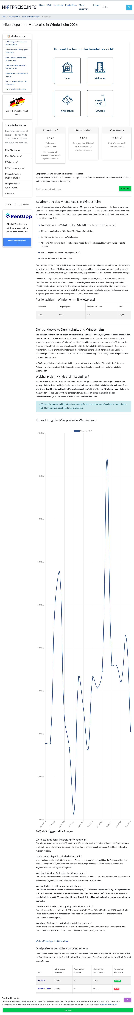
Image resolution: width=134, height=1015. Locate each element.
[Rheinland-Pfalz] (17, 102)
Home (41, 5)
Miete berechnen (83, 7)
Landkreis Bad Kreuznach (31, 17)
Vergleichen (125, 188)
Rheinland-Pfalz (14, 17)
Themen (96, 5)
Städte (49, 5)
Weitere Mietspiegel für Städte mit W (52, 941)
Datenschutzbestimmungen (108, 1004)
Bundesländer (71, 5)
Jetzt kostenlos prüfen (18, 241)
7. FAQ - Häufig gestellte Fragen (16, 89)
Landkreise (58, 5)
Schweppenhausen (44, 989)
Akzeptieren (67, 1010)
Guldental (41, 981)
